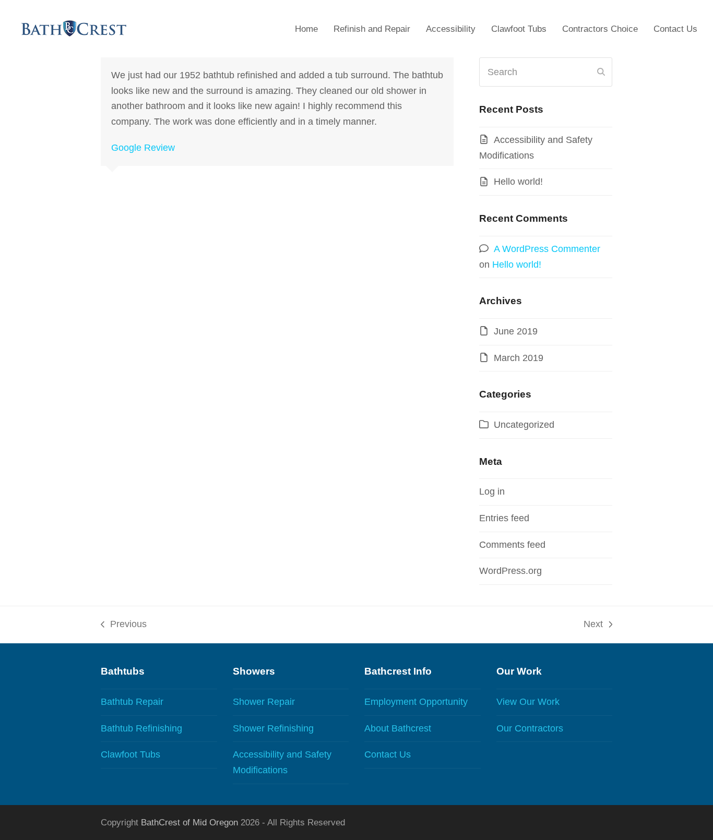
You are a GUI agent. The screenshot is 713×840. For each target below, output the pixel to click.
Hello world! (518, 181)
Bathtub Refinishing (141, 728)
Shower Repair (264, 702)
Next (593, 625)
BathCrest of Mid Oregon (189, 822)
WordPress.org (510, 571)
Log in (492, 491)
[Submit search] (601, 72)
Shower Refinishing (273, 728)
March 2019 (518, 358)
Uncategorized (524, 424)
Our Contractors (529, 728)
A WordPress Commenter (547, 249)
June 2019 (516, 331)
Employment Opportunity (416, 702)
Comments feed (512, 544)
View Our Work (528, 702)
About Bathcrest (397, 728)
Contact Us (387, 754)
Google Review (143, 147)
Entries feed (504, 518)
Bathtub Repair (132, 702)
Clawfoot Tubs (130, 754)
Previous (124, 625)
